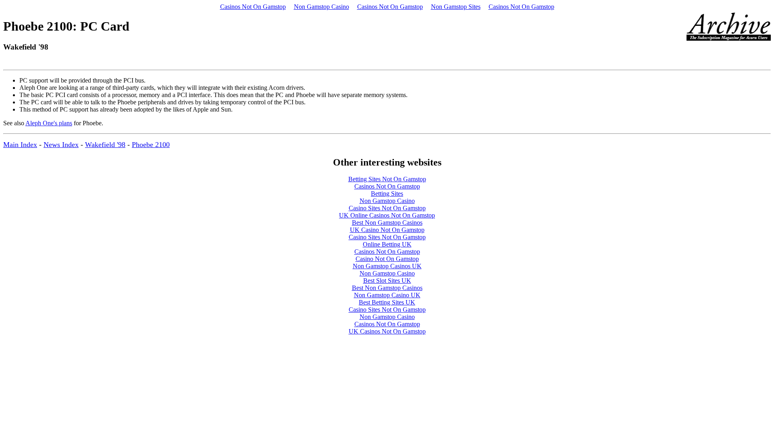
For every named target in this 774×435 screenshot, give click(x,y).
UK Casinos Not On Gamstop (387, 331)
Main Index (20, 145)
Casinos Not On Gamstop (253, 6)
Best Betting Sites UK (387, 302)
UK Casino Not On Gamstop (387, 229)
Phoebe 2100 (151, 145)
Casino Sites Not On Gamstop (387, 208)
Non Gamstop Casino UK (387, 295)
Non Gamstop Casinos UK (387, 266)
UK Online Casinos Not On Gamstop (387, 215)
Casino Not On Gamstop (387, 258)
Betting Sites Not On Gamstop (387, 179)
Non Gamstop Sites (456, 6)
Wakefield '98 (105, 145)
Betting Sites (387, 193)
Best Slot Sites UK (387, 280)
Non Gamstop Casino (321, 6)
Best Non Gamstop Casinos (387, 222)
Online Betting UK (387, 244)
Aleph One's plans (48, 123)
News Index (61, 145)
